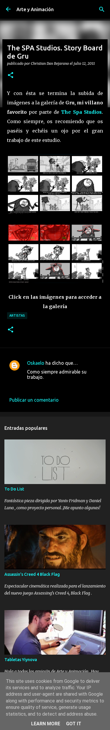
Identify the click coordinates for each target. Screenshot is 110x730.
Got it (73, 723)
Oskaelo (35, 363)
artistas (17, 315)
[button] (10, 75)
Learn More (45, 723)
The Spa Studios (81, 112)
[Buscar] (101, 9)
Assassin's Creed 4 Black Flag (32, 574)
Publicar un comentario (34, 400)
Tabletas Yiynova (20, 659)
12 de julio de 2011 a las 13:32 (59, 385)
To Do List (14, 489)
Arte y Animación (35, 9)
